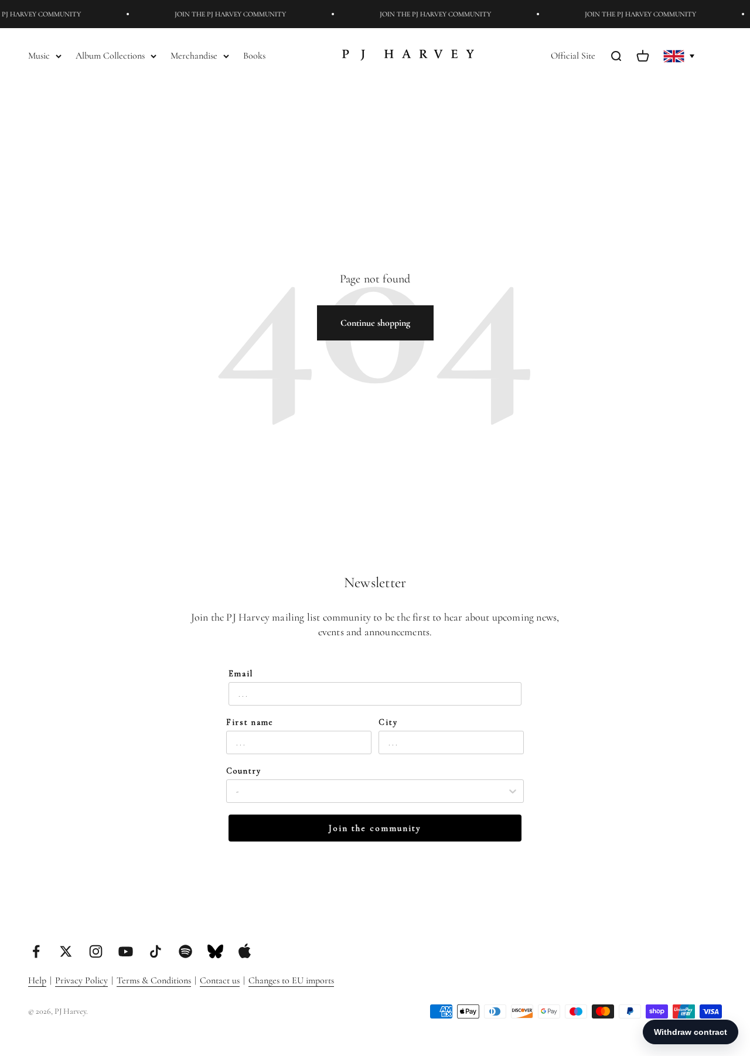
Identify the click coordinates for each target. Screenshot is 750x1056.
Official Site (573, 56)
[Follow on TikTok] (155, 951)
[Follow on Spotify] (185, 951)
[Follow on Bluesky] (215, 951)
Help (37, 980)
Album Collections (110, 56)
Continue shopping (375, 323)
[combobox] (371, 791)
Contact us (220, 980)
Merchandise (194, 56)
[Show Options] (513, 791)
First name (250, 722)
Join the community (375, 828)
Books (254, 56)
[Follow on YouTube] (126, 951)
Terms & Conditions (154, 980)
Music (39, 56)
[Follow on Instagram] (96, 951)
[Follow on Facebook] (36, 951)
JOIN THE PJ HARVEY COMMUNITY (225, 14)
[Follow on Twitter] (66, 951)
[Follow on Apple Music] (244, 950)
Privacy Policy (81, 980)
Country (243, 771)
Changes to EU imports (291, 980)
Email (241, 674)
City (388, 722)
